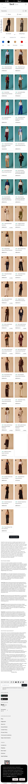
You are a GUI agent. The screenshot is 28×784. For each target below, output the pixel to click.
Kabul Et (22, 779)
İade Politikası (4, 756)
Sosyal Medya (4, 727)
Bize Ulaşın (3, 750)
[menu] (2, 4)
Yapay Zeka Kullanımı (6, 737)
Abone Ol (24, 685)
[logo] (13, 4)
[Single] (23, 11)
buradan (9, 776)
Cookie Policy (4, 729)
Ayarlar (15, 779)
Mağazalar (3, 721)
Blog (2, 718)
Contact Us (3, 745)
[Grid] (26, 11)
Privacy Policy (4, 732)
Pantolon (4, 11)
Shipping (3, 748)
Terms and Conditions (6, 735)
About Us (3, 724)
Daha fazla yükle (14, 537)
